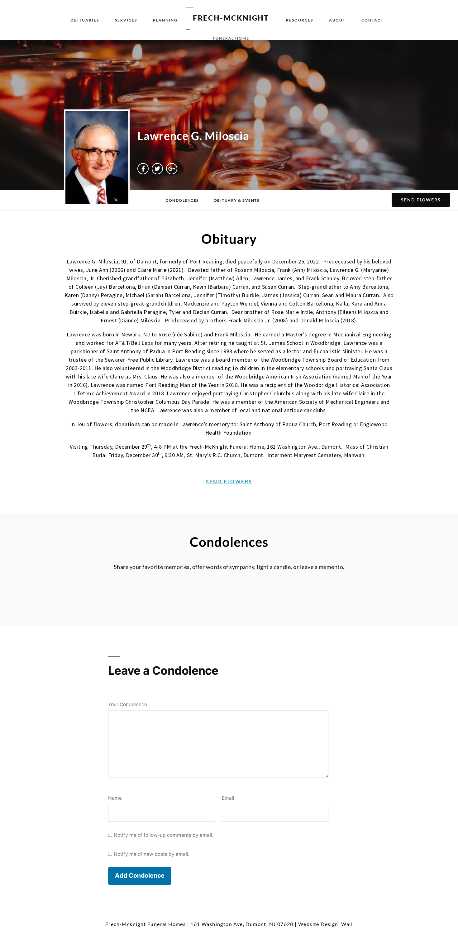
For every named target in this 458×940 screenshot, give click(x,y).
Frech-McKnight (231, 17)
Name (115, 798)
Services (126, 20)
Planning (165, 20)
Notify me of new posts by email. (151, 854)
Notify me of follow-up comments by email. (163, 835)
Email (228, 798)
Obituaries (84, 20)
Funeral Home (231, 38)
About (337, 20)
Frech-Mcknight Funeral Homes (145, 924)
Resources (299, 20)
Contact (372, 20)
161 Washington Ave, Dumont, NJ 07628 (241, 924)
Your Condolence (127, 704)
